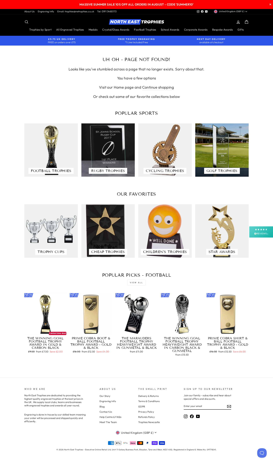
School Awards (170, 29)
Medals (93, 29)
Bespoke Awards (222, 29)
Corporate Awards (195, 29)
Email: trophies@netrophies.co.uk (75, 11)
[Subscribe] (229, 406)
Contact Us (106, 411)
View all (136, 282)
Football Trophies (145, 29)
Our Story (105, 395)
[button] (261, 232)
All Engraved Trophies (70, 29)
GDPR (141, 406)
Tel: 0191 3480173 (106, 11)
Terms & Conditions (149, 401)
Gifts (240, 29)
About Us (29, 11)
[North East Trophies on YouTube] (198, 416)
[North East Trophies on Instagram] (186, 416)
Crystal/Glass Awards (115, 29)
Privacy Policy (146, 411)
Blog (102, 406)
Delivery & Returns (148, 395)
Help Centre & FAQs (110, 416)
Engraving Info (46, 11)
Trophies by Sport (40, 29)
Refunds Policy (146, 416)
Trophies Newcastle (149, 422)
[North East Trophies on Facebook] (192, 416)
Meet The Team (108, 422)
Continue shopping (158, 87)
